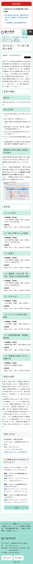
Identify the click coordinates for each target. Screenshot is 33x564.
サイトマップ (5, 524)
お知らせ (16, 39)
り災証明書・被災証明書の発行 (15, 22)
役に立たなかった (17, 481)
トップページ (5, 37)
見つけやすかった (12, 500)
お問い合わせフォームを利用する (15, 452)
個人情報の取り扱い (12, 528)
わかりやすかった (12, 489)
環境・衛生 (25, 37)
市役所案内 (18, 558)
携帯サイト (16, 524)
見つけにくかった (21, 502)
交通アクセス (11, 531)
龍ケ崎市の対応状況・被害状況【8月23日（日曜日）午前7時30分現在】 (17, 17)
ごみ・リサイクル (7, 39)
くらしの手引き (15, 37)
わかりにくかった (21, 491)
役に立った (10, 478)
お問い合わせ (7, 558)
